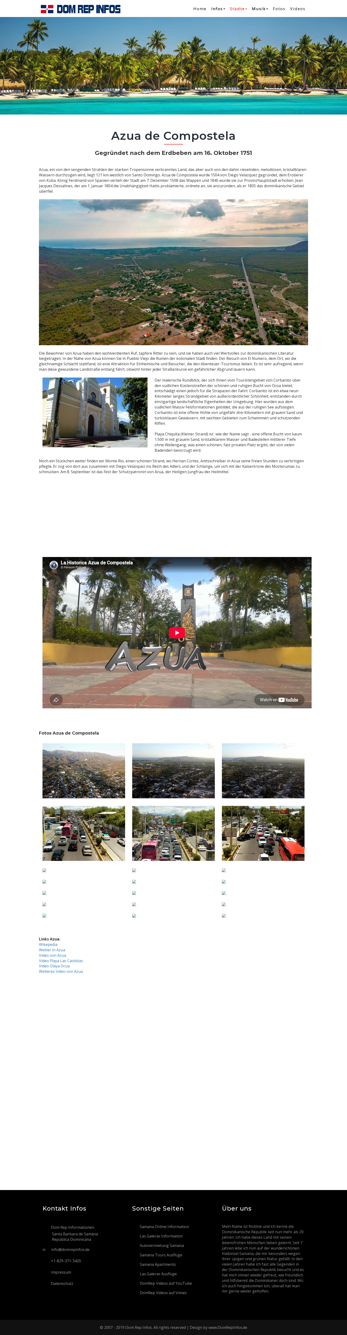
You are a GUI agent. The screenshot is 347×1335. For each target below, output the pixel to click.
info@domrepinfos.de (70, 1249)
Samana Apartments (158, 1264)
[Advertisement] (173, 508)
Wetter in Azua (52, 949)
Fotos (279, 8)
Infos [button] (217, 8)
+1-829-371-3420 (66, 1260)
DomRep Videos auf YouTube (166, 1283)
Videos (297, 8)
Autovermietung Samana (162, 1245)
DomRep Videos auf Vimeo (163, 1292)
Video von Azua (52, 955)
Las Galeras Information (161, 1236)
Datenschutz (62, 1283)
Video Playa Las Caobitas (61, 960)
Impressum (61, 1272)
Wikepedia (48, 944)
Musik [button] (259, 8)
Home (200, 8)
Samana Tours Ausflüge (161, 1255)
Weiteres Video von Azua (61, 971)
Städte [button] (237, 8)
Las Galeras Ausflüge (158, 1273)
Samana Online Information (164, 1226)
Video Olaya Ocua (54, 966)
